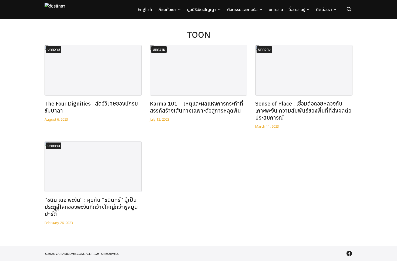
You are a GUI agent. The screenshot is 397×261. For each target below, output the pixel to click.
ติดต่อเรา (324, 9)
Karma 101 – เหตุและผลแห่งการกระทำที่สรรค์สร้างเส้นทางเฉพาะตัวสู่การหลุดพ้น (196, 107)
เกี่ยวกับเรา (166, 9)
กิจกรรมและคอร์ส (242, 9)
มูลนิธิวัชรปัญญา (201, 9)
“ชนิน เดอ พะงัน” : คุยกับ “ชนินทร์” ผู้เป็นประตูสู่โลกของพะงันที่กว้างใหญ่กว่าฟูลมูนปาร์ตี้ (91, 207)
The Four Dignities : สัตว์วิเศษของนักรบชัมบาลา (91, 107)
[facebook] (349, 253)
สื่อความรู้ (296, 9)
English (145, 9)
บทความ (276, 9)
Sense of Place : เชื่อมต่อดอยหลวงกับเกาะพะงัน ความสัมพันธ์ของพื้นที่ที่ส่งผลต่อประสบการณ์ (303, 110)
